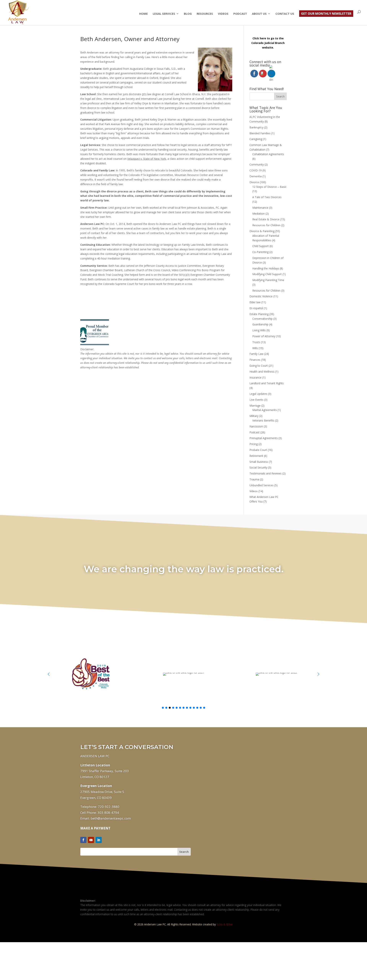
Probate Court (258, 450)
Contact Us (284, 13)
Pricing (253, 444)
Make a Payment (95, 828)
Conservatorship (262, 318)
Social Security (258, 467)
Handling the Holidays (265, 268)
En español (256, 308)
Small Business (258, 462)
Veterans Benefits (263, 420)
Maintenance (260, 207)
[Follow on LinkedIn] (99, 840)
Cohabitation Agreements (268, 154)
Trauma (254, 479)
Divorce (254, 182)
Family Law (256, 354)
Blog (188, 13)
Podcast (240, 13)
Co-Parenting (260, 252)
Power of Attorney (263, 336)
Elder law (255, 302)
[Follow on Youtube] (91, 840)
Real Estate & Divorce (265, 219)
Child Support (260, 246)
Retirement (256, 456)
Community (256, 164)
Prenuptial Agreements (263, 438)
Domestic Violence (261, 296)
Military (253, 416)
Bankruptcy (256, 127)
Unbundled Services (261, 485)
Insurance (255, 377)
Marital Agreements (264, 410)
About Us (259, 13)
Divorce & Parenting (261, 231)
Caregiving (255, 139)
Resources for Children (266, 225)
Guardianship (260, 324)
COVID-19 (255, 170)
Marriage (255, 405)
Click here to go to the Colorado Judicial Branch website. (268, 42)
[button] (318, 674)
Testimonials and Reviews (265, 473)
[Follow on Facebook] (83, 840)
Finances (254, 360)
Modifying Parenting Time (268, 280)
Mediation (258, 213)
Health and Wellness (261, 371)
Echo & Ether (225, 924)
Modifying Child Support (267, 274)
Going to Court (258, 365)
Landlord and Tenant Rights (266, 383)
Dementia (255, 176)
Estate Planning (259, 314)
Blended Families (259, 133)
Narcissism (256, 426)
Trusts (256, 342)
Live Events (256, 399)
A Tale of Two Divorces (267, 197)
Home (143, 13)
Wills (255, 348)
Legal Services (164, 13)
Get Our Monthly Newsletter (326, 13)
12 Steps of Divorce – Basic (269, 187)
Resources (205, 13)
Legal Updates (258, 394)
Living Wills (259, 330)
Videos (223, 13)
